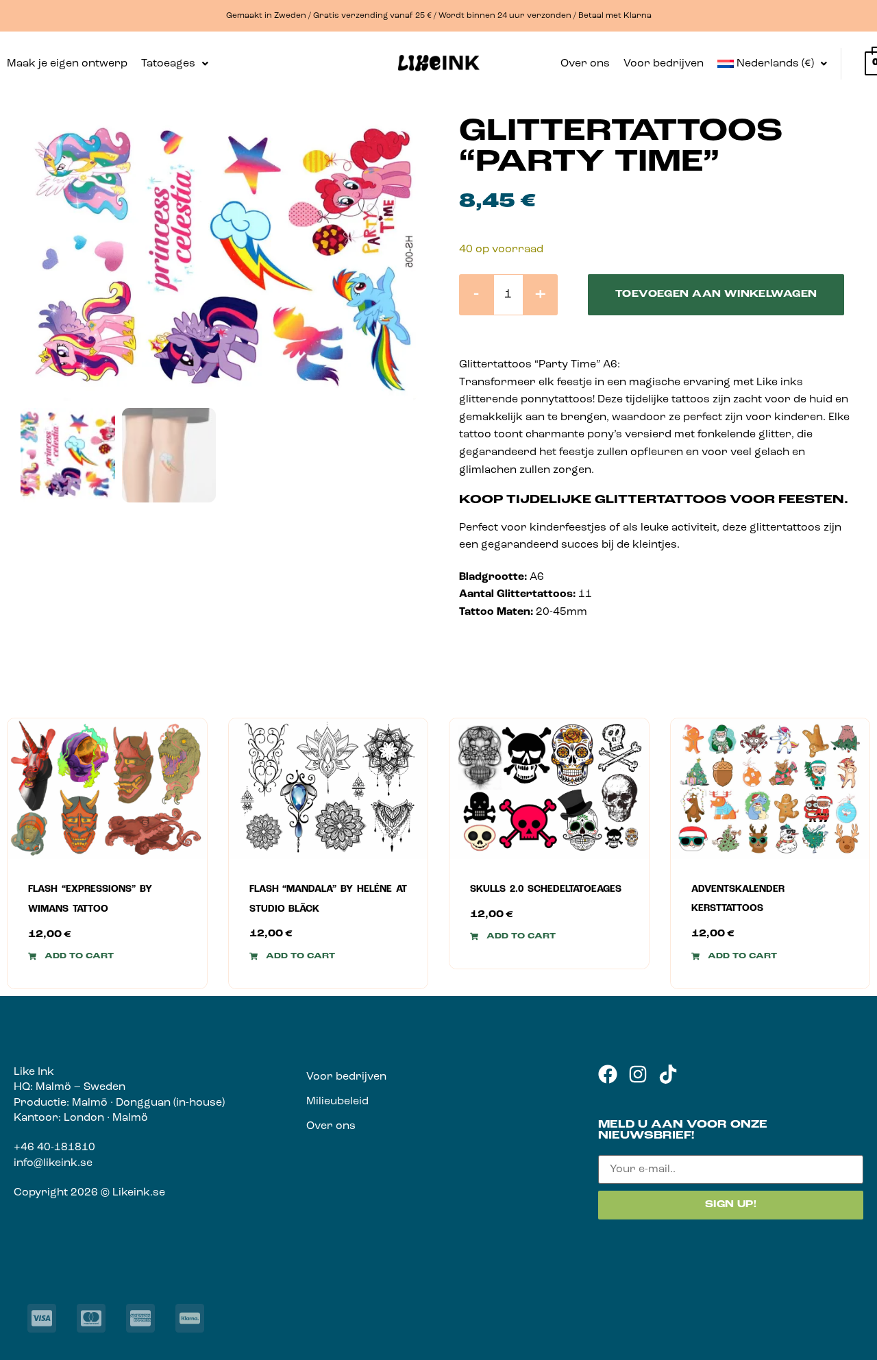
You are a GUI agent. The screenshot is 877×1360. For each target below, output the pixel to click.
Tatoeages (168, 63)
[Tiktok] (668, 1074)
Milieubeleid (337, 1101)
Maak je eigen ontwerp (67, 63)
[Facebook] (607, 1074)
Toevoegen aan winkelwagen (716, 294)
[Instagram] (637, 1074)
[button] (174, 64)
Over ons (585, 63)
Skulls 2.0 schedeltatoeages (545, 889)
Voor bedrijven (663, 63)
